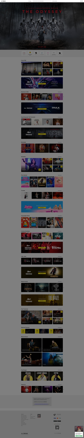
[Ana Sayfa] (3, 1)
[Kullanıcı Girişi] (82, 1)
